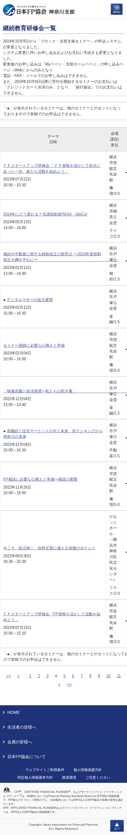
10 (108, 676)
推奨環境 (69, 777)
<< (8, 676)
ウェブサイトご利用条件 (44, 770)
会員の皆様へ (19, 741)
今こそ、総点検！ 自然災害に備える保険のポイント (49, 548)
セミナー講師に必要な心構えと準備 (34, 345)
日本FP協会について (26, 756)
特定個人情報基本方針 (35, 777)
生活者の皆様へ (21, 727)
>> (69, 684)
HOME (13, 712)
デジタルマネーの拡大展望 (30, 299)
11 (119, 676)
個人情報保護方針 (88, 770)
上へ (117, 826)
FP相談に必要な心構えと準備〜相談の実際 (40, 479)
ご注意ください (97, 777)
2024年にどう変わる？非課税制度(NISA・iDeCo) (45, 214)
